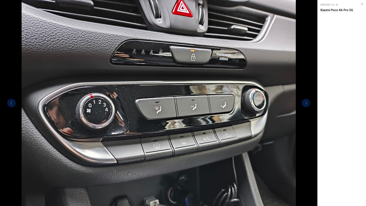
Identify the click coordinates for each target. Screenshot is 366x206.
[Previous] (11, 103)
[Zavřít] (362, 4)
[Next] (306, 103)
